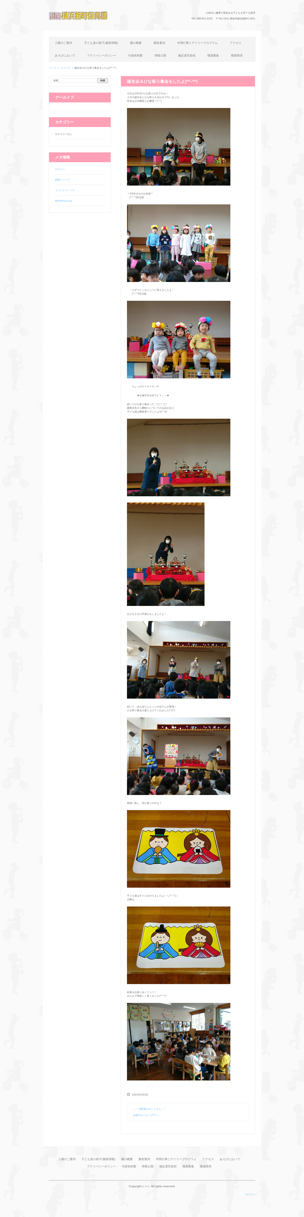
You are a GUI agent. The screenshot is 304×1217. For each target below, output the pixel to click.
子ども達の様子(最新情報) (101, 42)
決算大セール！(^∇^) (146, 1115)
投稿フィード (62, 179)
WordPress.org (63, 200)
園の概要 (136, 42)
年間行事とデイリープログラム (197, 42)
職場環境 (237, 55)
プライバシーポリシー (101, 55)
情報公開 (160, 55)
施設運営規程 (186, 55)
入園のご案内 (63, 42)
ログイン (60, 169)
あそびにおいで (65, 55)
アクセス (235, 42)
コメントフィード (65, 190)
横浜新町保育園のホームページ (84, 26)
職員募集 (213, 55)
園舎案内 (159, 42)
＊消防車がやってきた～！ (149, 1109)
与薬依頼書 (135, 55)
